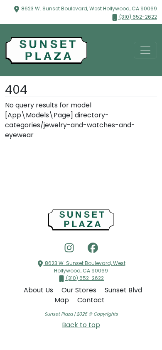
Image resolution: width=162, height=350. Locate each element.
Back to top (81, 325)
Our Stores (79, 290)
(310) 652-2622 (137, 16)
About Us (39, 290)
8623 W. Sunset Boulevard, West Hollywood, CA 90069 (88, 8)
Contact (91, 300)
